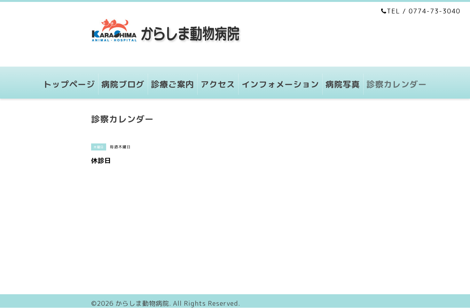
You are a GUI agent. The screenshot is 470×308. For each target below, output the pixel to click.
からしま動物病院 (142, 303)
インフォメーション (280, 84)
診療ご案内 (172, 84)
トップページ (69, 84)
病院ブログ (123, 84)
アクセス (217, 84)
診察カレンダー (396, 84)
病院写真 (342, 84)
